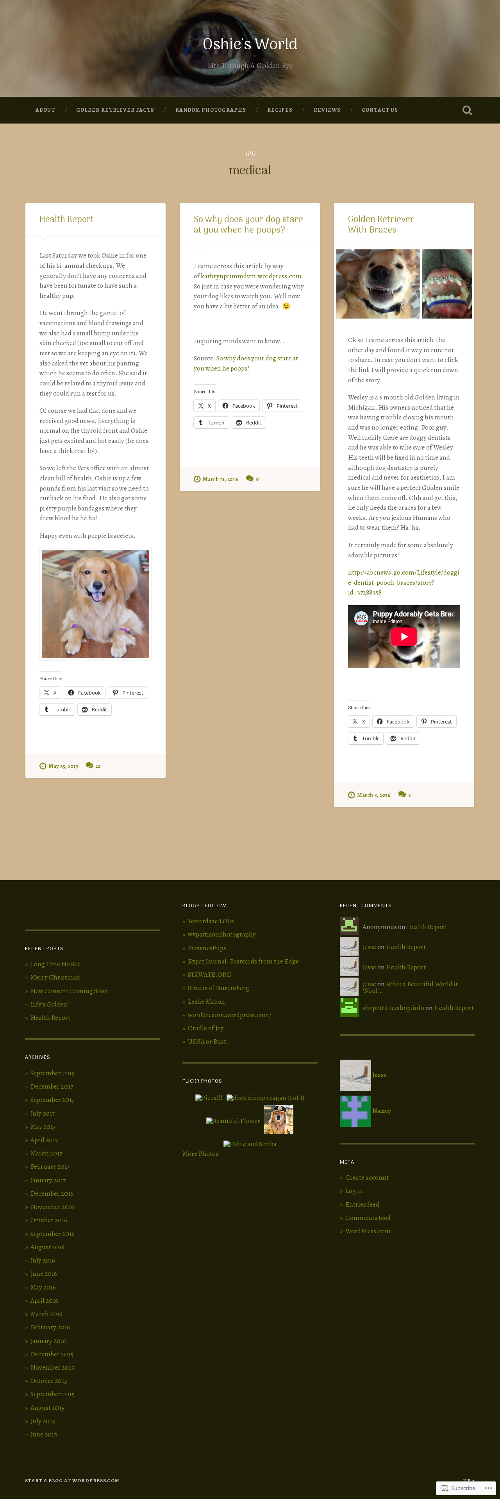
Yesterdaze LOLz (211, 921)
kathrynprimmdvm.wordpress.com (251, 276)
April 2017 (44, 1139)
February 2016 (50, 1327)
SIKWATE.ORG (209, 974)
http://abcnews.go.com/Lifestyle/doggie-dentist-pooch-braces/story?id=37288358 (403, 582)
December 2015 (51, 1354)
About (45, 110)
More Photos (200, 1153)
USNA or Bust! (208, 1041)
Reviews (327, 110)
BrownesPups (207, 948)
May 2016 (43, 1287)
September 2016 (52, 1233)
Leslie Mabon (206, 1001)
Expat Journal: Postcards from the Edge (243, 961)
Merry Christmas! (55, 977)
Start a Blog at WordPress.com (72, 1480)
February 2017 (50, 1166)
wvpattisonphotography (222, 934)
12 (98, 766)
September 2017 (52, 1099)
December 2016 (51, 1193)
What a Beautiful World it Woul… (410, 987)
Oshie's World (250, 45)
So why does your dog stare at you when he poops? (248, 225)
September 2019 (52, 1073)
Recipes (280, 110)
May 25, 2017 (63, 766)
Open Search (467, 110)
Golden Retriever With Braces (381, 225)
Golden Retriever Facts (115, 110)
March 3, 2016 (374, 795)
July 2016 (42, 1260)
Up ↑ (469, 1480)
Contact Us (380, 110)
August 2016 (47, 1247)
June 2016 (43, 1273)
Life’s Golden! (49, 1004)
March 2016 (46, 1313)
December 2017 (51, 1086)
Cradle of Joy (206, 1028)
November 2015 (52, 1367)
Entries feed (362, 1204)
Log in (354, 1190)
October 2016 (48, 1220)
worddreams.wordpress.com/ (229, 1014)
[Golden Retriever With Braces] (404, 284)
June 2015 (43, 1434)
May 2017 (42, 1126)
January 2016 (48, 1340)
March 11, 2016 (220, 479)
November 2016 (52, 1206)
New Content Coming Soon (69, 991)
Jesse (369, 946)
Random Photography (210, 110)
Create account (367, 1177)
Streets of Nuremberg (218, 987)
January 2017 (48, 1180)
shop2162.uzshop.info (393, 1007)
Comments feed (368, 1217)
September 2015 (52, 1394)
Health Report (66, 220)
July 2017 (42, 1113)
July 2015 (42, 1421)
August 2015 (47, 1407)
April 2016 (44, 1300)
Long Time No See (55, 964)
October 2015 (48, 1380)
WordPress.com (368, 1231)
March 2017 (46, 1153)
